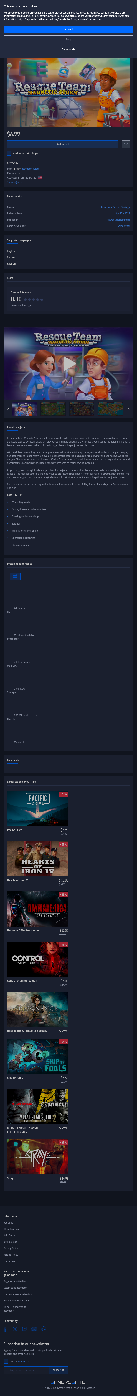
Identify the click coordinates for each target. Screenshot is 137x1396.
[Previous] (8, 409)
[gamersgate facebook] (5, 1329)
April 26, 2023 (123, 213)
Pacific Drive (14, 830)
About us (8, 1222)
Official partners (12, 1229)
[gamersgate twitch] (24, 1329)
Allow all (69, 29)
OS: (8, 612)
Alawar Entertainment (118, 220)
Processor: (13, 639)
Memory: (12, 665)
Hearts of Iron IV (17, 880)
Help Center (10, 1235)
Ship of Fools (15, 1078)
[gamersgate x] (15, 1329)
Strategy (125, 207)
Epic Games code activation (18, 1294)
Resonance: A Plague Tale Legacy (27, 1031)
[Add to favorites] (126, 144)
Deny (68, 39)
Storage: (11, 692)
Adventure (106, 207)
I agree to (19, 1361)
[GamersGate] (69, 1384)
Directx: (11, 719)
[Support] (44, 1329)
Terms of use (10, 1242)
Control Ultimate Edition (22, 981)
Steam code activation (15, 1288)
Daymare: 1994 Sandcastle (23, 930)
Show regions (14, 182)
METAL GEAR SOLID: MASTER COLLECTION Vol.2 (23, 1130)
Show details (68, 49)
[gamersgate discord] (34, 1328)
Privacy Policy (11, 1248)
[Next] (129, 409)
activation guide (30, 169)
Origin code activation (15, 1281)
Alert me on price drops (25, 153)
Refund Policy (11, 1255)
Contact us (9, 1261)
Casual (116, 207)
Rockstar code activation (17, 1300)
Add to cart (63, 144)
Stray (10, 1178)
